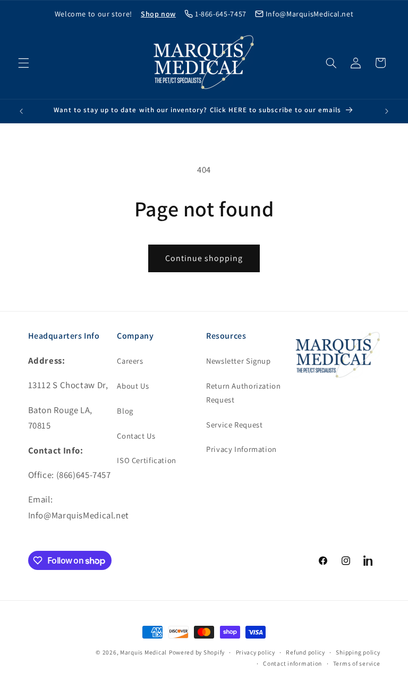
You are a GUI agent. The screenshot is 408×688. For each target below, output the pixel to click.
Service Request (234, 424)
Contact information (292, 663)
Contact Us (136, 436)
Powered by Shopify (197, 652)
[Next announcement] (386, 111)
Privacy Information (241, 449)
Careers (130, 361)
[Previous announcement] (21, 111)
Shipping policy (358, 652)
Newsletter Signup (238, 361)
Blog (125, 411)
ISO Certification (146, 460)
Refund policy (305, 652)
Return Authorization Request (243, 393)
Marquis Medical (143, 652)
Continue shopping (204, 258)
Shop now (158, 14)
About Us (133, 386)
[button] (23, 63)
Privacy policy (255, 652)
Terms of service (356, 663)
